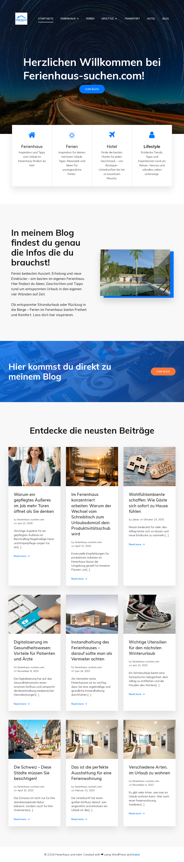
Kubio (136, 854)
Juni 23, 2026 (25, 523)
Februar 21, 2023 (85, 790)
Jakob (135, 519)
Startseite (45, 18)
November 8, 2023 (28, 671)
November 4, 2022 (143, 784)
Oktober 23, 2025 (154, 519)
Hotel (151, 18)
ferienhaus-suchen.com (30, 519)
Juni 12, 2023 (140, 665)
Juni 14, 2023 (82, 671)
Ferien (90, 18)
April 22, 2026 (83, 546)
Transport (132, 18)
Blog (165, 18)
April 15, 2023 (25, 790)
